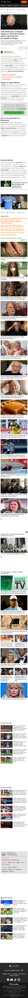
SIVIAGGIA (24, 987)
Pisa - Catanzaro (17, 869)
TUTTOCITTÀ (15, 987)
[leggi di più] (26, 52)
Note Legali (11, 990)
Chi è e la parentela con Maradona (12, 77)
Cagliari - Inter (20, 862)
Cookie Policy (21, 990)
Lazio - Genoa (6, 864)
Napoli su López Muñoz (9, 74)
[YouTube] (11, 980)
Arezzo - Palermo (12, 867)
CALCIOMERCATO (7, 12)
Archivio (16, 975)
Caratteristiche (6, 79)
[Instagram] (19, 980)
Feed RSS (11, 975)
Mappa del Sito (22, 974)
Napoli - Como (11, 862)
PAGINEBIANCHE (9, 987)
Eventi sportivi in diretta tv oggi (10, 860)
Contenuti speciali (6, 974)
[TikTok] (15, 980)
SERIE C (16, 5)
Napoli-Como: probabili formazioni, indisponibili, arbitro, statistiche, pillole (12, 226)
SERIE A (3, 5)
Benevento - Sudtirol (7, 871)
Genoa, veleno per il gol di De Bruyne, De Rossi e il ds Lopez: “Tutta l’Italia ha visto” (13, 229)
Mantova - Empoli (7, 869)
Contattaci (15, 974)
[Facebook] (8, 980)
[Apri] (2, 2)
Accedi (24, 2)
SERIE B (9, 5)
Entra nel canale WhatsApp (15, 112)
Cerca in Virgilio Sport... (13, 970)
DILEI (20, 987)
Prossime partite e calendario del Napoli (12, 233)
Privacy (16, 990)
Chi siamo (5, 990)
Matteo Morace (8, 52)
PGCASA (4, 987)
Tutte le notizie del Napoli (8, 235)
